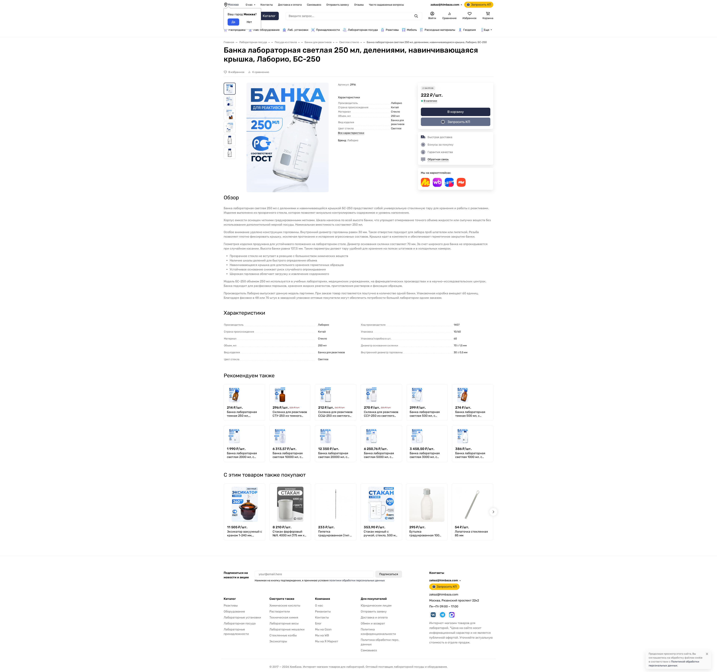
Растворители (279, 611)
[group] (287, 137)
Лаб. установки (298, 30)
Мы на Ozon (323, 629)
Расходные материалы (440, 30)
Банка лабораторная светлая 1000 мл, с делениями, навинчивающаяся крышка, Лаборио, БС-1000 (470, 455)
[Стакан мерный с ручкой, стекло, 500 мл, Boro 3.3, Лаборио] (381, 504)
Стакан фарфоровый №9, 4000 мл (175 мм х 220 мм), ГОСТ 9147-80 (289, 533)
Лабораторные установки (242, 617)
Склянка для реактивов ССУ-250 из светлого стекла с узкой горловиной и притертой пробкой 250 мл (381, 414)
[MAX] (452, 615)
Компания (322, 598)
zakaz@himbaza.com (445, 4)
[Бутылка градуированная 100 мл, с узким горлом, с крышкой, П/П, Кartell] (426, 504)
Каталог (230, 598)
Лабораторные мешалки (287, 629)
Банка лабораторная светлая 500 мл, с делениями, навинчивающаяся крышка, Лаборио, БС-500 (425, 414)
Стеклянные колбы (283, 635)
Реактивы (392, 30)
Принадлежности (328, 30)
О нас (249, 4)
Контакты (266, 4)
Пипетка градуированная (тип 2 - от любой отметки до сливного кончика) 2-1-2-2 (335, 533)
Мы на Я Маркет (326, 641)
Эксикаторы (278, 641)
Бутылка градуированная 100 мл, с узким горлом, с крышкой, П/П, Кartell (424, 533)
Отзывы (359, 4)
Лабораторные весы (284, 623)
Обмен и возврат (373, 623)
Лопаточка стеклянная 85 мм (471, 533)
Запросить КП (481, 4)
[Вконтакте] (433, 615)
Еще (486, 30)
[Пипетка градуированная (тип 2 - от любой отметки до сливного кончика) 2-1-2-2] (335, 504)
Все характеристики (351, 133)
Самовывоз (314, 4)
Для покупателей (374, 598)
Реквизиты (323, 611)
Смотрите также (281, 598)
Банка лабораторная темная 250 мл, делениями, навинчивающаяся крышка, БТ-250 (242, 414)
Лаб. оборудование (266, 30)
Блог (318, 623)
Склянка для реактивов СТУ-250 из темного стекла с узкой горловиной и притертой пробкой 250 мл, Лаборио (290, 414)
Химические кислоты (284, 605)
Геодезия (469, 30)
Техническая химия (283, 617)
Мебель (412, 30)
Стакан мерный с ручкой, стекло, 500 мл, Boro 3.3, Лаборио (381, 533)
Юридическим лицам (376, 605)
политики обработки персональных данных (357, 580)
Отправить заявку (337, 4)
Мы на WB (322, 635)
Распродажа (237, 30)
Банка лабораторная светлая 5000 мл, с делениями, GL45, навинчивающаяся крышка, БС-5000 (379, 455)
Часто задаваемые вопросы (386, 4)
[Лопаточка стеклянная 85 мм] (472, 504)
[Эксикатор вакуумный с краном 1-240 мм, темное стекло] (244, 504)
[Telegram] (442, 615)
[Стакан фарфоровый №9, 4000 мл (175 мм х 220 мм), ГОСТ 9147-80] (290, 504)
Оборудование (234, 611)
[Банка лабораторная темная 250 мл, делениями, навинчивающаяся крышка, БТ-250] (234, 394)
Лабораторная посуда (363, 30)
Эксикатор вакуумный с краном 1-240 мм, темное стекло (244, 533)
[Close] (707, 654)
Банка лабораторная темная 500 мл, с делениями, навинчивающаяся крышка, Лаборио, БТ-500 (470, 414)
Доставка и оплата (290, 4)
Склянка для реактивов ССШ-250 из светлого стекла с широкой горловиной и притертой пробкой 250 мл (335, 414)
